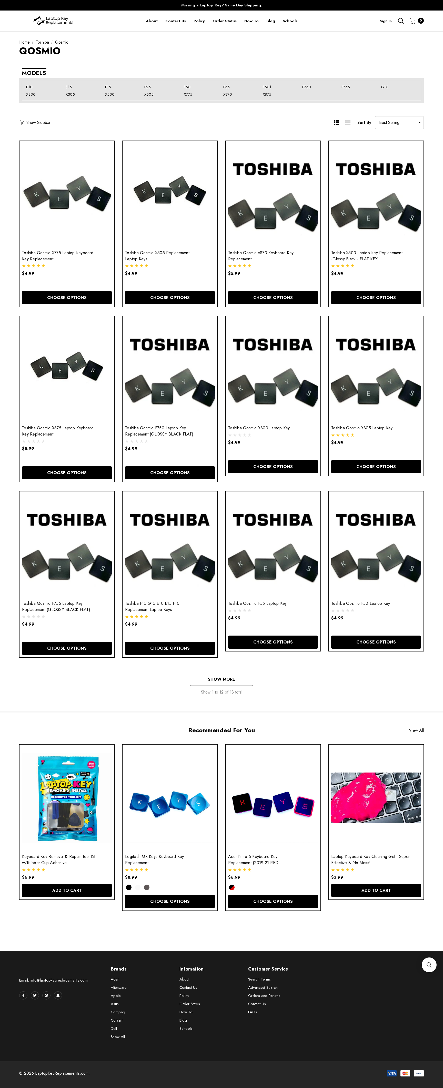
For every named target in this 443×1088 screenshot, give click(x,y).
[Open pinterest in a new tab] (46, 995)
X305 (70, 94)
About (184, 979)
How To (186, 1012)
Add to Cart (67, 890)
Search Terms (259, 979)
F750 (306, 87)
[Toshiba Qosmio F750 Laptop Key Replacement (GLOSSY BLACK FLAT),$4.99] (170, 369)
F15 (108, 87)
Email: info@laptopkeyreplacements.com (53, 980)
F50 (187, 87)
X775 (188, 94)
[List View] (348, 122)
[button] (429, 964)
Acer (115, 979)
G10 (384, 87)
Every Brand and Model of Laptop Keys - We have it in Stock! (221, 5)
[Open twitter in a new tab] (35, 995)
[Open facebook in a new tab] (23, 995)
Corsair (117, 1020)
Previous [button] (120, 5)
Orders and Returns (264, 995)
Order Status (189, 1004)
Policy (184, 995)
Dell (114, 1028)
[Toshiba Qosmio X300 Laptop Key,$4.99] (273, 369)
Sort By (364, 122)
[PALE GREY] (137, 887)
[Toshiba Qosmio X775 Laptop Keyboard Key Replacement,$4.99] (67, 194)
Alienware (119, 987)
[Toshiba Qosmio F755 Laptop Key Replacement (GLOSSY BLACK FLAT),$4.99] (67, 545)
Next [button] (322, 5)
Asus (115, 1004)
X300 (31, 94)
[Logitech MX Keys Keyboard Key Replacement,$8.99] (170, 798)
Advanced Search (263, 987)
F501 (267, 87)
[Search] (401, 21)
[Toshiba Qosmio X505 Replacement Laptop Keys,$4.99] (170, 194)
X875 (267, 94)
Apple (116, 995)
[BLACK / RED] (231, 887)
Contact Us (188, 987)
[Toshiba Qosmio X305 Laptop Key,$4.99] (376, 369)
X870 (227, 94)
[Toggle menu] (22, 21)
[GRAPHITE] (146, 887)
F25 (147, 87)
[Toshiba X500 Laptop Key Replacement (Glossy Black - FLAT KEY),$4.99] (376, 194)
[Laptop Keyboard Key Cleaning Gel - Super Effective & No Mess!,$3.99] (376, 798)
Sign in (386, 21)
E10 (29, 87)
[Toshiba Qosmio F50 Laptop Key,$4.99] (376, 545)
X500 (110, 94)
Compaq (118, 1012)
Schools (186, 1028)
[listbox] (399, 122)
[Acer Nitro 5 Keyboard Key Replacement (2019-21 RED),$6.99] (273, 798)
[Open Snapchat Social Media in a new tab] (58, 995)
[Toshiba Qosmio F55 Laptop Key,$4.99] (273, 545)
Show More (221, 679)
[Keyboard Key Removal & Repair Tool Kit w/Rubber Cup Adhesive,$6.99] (67, 798)
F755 (345, 87)
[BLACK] (128, 887)
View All (416, 730)
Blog (183, 1020)
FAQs (252, 1012)
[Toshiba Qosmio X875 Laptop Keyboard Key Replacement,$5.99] (67, 369)
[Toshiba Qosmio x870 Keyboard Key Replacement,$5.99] (273, 194)
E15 (69, 87)
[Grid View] (336, 122)
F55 (226, 87)
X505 (149, 94)
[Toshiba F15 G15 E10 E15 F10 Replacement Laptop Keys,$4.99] (170, 545)
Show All (118, 1037)
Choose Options (67, 298)
